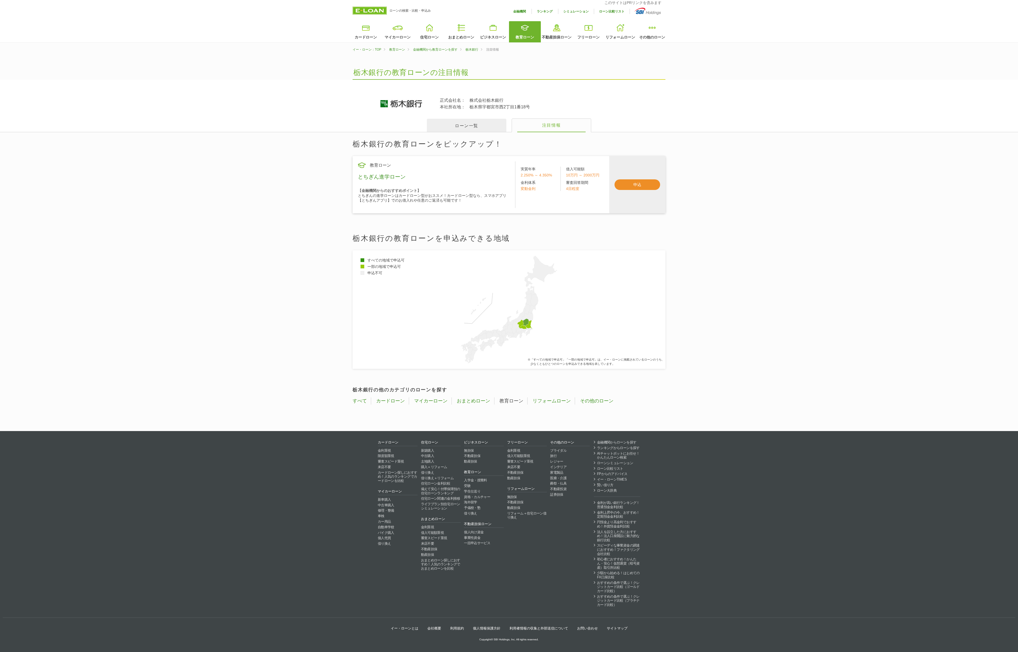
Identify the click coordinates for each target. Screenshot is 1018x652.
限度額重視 (386, 456)
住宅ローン (429, 37)
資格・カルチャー (477, 497)
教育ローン (525, 37)
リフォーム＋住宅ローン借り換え (526, 515)
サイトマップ (617, 628)
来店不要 (384, 467)
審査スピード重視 (391, 461)
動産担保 (427, 555)
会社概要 (434, 628)
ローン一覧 (466, 125)
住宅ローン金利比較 (435, 483)
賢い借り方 (605, 485)
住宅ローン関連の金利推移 (440, 498)
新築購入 (427, 451)
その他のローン (652, 37)
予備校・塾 (472, 508)
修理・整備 (386, 510)
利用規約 (457, 628)
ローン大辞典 (607, 491)
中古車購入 (386, 505)
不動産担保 (429, 549)
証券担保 (556, 494)
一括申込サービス (477, 543)
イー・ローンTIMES (612, 479)
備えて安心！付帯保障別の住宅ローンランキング (440, 491)
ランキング (545, 11)
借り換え (384, 543)
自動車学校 (386, 527)
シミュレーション (576, 11)
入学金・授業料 (475, 480)
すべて (360, 400)
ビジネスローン (493, 37)
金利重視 (384, 451)
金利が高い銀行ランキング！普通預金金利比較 (618, 505)
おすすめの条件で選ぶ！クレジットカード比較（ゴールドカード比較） (618, 587)
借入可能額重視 (432, 533)
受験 (467, 486)
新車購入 (384, 500)
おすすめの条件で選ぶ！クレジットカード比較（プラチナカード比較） (618, 601)
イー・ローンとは (404, 628)
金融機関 (519, 11)
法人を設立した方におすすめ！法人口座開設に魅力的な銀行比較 (618, 536)
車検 (381, 516)
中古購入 (427, 456)
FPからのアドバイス (612, 474)
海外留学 (470, 502)
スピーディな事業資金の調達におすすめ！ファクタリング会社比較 (618, 549)
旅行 (553, 456)
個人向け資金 (474, 532)
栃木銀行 (472, 49)
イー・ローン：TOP (367, 49)
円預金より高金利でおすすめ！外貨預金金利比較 (616, 524)
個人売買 (384, 538)
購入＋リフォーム (434, 467)
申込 (637, 184)
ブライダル (558, 451)
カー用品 (384, 522)
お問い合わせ (587, 628)
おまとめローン (461, 37)
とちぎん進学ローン (382, 177)
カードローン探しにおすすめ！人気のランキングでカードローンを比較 (397, 477)
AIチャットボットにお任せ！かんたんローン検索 (618, 455)
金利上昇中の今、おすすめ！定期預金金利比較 (618, 515)
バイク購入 (386, 533)
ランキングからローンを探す (618, 448)
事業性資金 (472, 538)
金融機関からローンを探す (616, 442)
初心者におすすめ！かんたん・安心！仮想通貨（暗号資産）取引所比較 (618, 563)
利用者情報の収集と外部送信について (539, 628)
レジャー (556, 461)
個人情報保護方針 (487, 628)
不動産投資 (558, 489)
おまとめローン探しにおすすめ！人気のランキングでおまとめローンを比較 (440, 564)
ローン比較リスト (612, 11)
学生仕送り (472, 491)
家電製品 (556, 472)
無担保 (469, 451)
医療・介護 (558, 478)
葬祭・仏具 (558, 483)
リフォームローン (620, 37)
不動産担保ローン (557, 37)
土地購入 (427, 461)
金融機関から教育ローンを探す (435, 49)
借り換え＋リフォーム (437, 478)
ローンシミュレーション (615, 463)
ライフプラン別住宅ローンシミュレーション (440, 506)
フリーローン (588, 37)
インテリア (558, 467)
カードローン (366, 37)
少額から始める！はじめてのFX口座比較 (618, 575)
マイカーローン (398, 37)
